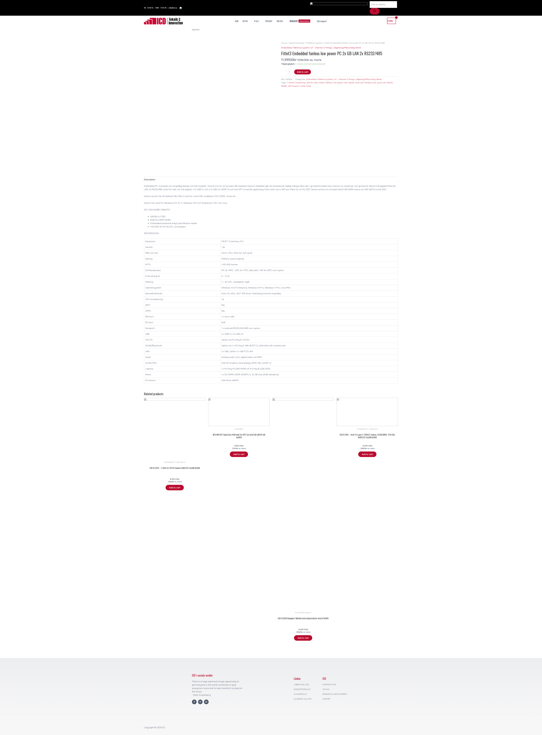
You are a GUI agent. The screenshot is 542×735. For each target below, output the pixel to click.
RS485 (284, 86)
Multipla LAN (370, 82)
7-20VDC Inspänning (296, 82)
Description (149, 179)
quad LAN (381, 82)
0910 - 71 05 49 (161, 7)
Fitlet (315, 82)
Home (284, 43)
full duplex (338, 82)
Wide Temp (306, 86)
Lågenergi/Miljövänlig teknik (347, 47)
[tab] (149, 179)
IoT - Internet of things (321, 47)
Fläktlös (328, 82)
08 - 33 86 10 (148, 7)
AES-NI (309, 82)
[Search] (375, 11)
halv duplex (349, 82)
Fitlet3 (321, 82)
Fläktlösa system (314, 43)
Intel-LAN (359, 82)
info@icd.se (173, 7)
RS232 (390, 82)
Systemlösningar (296, 43)
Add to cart (302, 72)
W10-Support (294, 86)
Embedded (286, 47)
